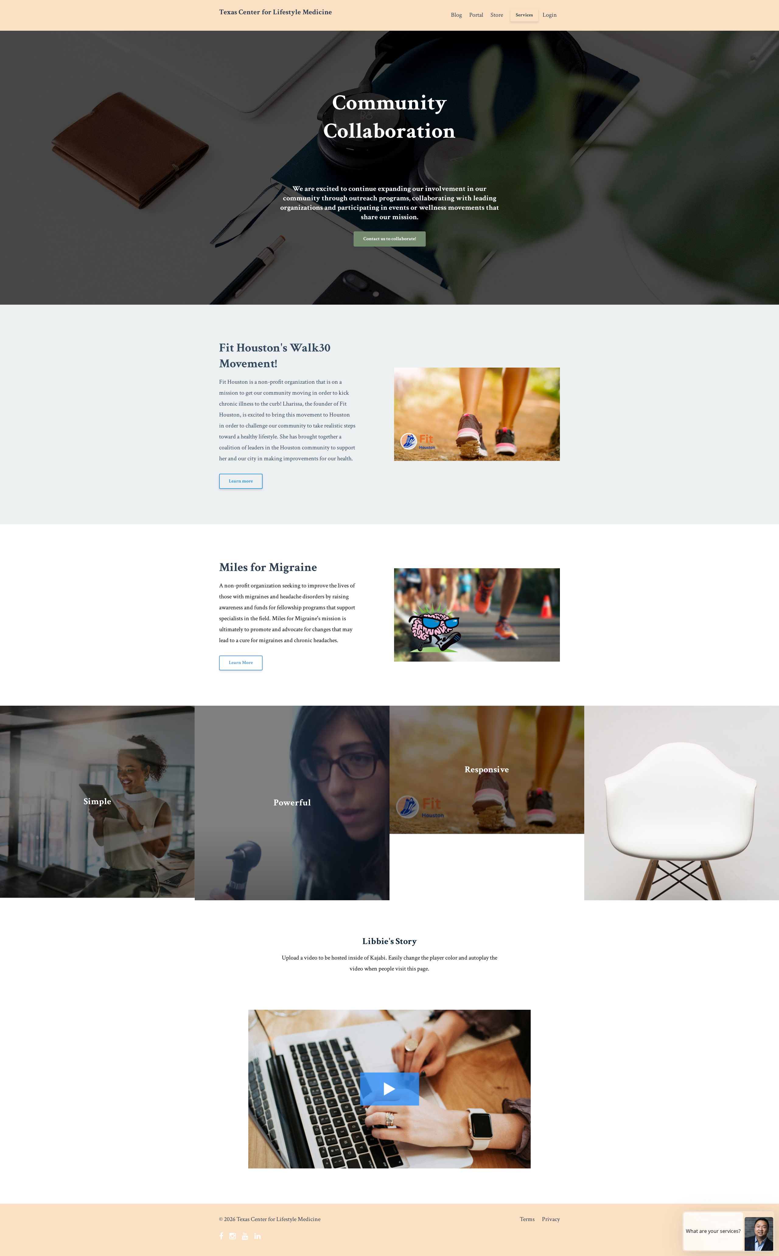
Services (524, 15)
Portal (476, 15)
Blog (456, 15)
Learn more (241, 481)
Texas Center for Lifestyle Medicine (275, 12)
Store (497, 15)
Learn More (241, 662)
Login (550, 15)
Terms (527, 1219)
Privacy (551, 1219)
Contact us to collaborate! (389, 239)
